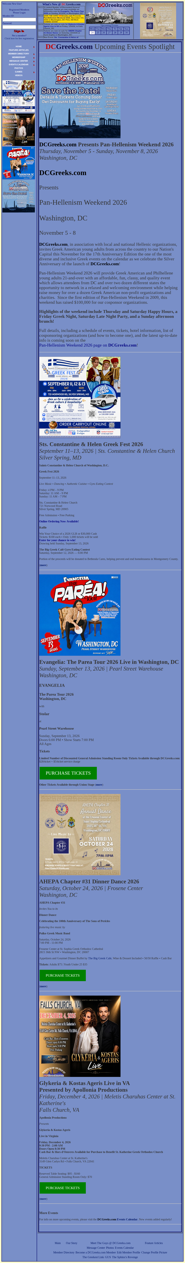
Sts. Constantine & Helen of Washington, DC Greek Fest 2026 (61, 38)
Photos (110, 1247)
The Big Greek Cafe (99, 958)
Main (58, 1243)
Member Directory (63, 1252)
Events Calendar (124, 1247)
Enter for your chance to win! (57, 540)
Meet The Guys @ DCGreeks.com (110, 1243)
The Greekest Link (93, 1257)
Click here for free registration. (20, 38)
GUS (108, 1257)
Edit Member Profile (128, 1252)
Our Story (71, 1243)
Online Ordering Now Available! (59, 521)
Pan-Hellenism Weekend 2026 (57, 18)
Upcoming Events (109, 25)
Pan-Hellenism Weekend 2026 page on (88, 345)
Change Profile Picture (154, 1252)
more (43, 565)
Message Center (96, 1247)
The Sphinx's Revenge (125, 1257)
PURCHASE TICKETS (68, 773)
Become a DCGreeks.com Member (96, 1252)
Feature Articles (154, 1243)
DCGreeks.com (58, 144)
